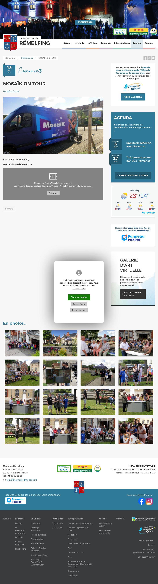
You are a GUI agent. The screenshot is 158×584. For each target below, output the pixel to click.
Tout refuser (79, 304)
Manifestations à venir (133, 175)
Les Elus (18, 523)
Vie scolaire (73, 535)
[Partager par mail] (153, 59)
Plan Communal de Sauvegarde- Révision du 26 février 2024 (80, 564)
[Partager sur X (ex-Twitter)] (150, 59)
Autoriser (53, 193)
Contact (149, 43)
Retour (9, 209)
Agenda (137, 43)
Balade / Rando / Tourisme (38, 549)
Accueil (67, 43)
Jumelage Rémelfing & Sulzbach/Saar (37, 562)
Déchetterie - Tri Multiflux (79, 543)
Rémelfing (10, 58)
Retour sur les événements (105, 531)
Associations (73, 571)
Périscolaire (73, 539)
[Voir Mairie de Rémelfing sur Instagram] (149, 503)
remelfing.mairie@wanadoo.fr (21, 480)
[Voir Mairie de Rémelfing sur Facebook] (142, 503)
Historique (35, 523)
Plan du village (37, 539)
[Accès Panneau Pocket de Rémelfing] (15, 503)
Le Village (92, 43)
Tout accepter (79, 297)
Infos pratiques (122, 43)
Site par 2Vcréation (146, 557)
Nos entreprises (37, 543)
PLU (69, 557)
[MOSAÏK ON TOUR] (53, 125)
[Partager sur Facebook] (145, 59)
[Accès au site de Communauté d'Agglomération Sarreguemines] (143, 519)
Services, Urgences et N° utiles (78, 529)
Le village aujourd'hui (36, 529)
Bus (69, 548)
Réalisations (20, 549)
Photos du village (38, 535)
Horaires (19, 537)
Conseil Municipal (19, 543)
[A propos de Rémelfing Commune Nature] (120, 35)
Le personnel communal (20, 530)
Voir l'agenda (133, 97)
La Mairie (79, 43)
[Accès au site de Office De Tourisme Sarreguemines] (147, 530)
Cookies (151, 545)
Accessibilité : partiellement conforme (144, 551)
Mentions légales (146, 540)
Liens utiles (72, 575)
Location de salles (75, 552)
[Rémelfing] (26, 43)
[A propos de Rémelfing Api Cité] (154, 35)
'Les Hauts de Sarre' (39, 555)
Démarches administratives (80, 523)
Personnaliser (79, 310)
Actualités (106, 43)
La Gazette (57, 528)
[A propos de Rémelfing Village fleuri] (139, 35)
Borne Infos (58, 523)
